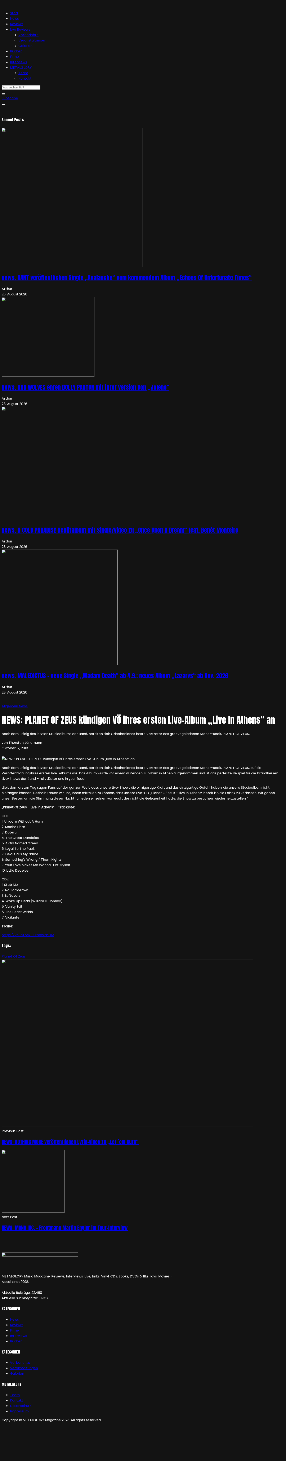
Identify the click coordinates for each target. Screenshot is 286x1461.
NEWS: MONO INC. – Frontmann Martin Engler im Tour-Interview (65, 1228)
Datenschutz (20, 1405)
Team (23, 73)
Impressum (19, 1411)
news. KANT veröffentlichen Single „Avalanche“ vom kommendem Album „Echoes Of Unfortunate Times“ (127, 277)
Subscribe (10, 98)
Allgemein (10, 706)
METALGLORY (21, 67)
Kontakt (25, 78)
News (14, 18)
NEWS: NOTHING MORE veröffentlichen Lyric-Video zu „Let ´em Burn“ (70, 1142)
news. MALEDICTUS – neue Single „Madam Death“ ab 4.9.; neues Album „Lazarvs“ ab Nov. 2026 (115, 675)
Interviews (18, 62)
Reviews (16, 24)
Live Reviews (20, 29)
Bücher (16, 51)
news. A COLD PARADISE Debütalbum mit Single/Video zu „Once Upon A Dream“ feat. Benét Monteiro (120, 530)
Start (14, 13)
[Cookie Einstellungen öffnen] (33, 1456)
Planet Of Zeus (14, 956)
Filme (14, 56)
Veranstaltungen (32, 40)
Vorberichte (28, 34)
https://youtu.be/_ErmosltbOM (28, 935)
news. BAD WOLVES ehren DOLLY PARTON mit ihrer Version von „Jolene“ (85, 387)
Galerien (25, 45)
